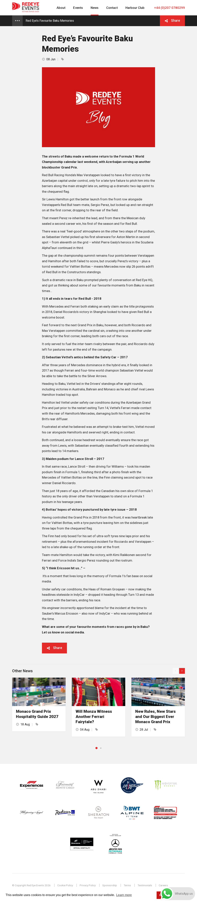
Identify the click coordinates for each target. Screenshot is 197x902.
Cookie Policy (65, 885)
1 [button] (96, 748)
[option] (39, 704)
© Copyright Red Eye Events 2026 (31, 885)
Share (175, 20)
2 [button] (100, 748)
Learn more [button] (124, 895)
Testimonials (145, 885)
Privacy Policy (88, 885)
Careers (163, 885)
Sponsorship (109, 885)
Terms (127, 885)
